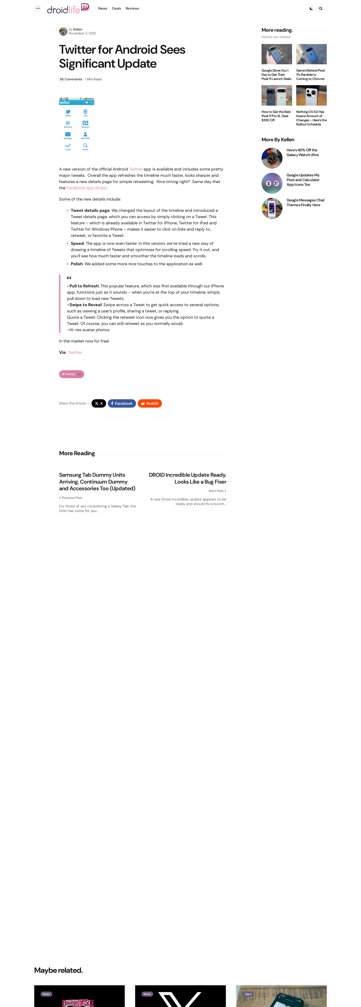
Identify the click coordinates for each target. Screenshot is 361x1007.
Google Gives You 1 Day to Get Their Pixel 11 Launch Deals (276, 74)
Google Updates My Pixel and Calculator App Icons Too (303, 180)
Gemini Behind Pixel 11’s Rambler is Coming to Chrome (310, 74)
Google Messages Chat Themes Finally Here (306, 202)
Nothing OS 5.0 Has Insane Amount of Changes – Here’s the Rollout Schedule (311, 118)
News (46, 994)
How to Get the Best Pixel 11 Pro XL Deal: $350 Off (276, 116)
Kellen (77, 29)
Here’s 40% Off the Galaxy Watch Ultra (303, 152)
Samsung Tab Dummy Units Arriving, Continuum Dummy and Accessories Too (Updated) (97, 481)
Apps (248, 994)
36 (71, 79)
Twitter (135, 169)
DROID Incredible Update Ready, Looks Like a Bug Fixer (187, 478)
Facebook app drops (86, 188)
